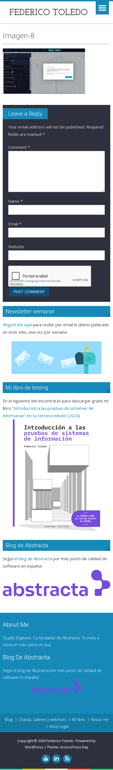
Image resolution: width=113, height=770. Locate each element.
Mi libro (78, 719)
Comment (19, 147)
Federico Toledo (60, 740)
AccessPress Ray (74, 747)
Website (16, 246)
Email (14, 224)
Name (15, 201)
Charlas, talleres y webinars (42, 719)
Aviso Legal (59, 726)
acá (47, 644)
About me (99, 719)
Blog (9, 719)
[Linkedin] (56, 758)
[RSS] (67, 758)
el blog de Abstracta (33, 558)
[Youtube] (45, 758)
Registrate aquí (17, 324)
